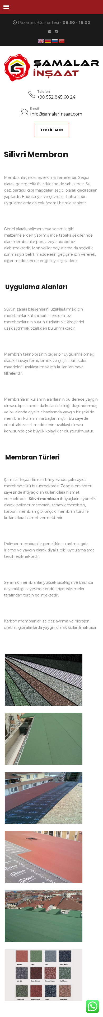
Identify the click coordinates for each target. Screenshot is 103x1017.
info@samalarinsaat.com (56, 114)
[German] (48, 40)
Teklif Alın (51, 130)
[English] (41, 40)
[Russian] (55, 40)
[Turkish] (61, 40)
